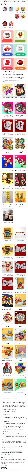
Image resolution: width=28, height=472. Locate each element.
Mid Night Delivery (11, 460)
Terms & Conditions (8, 459)
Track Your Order (11, 462)
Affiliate (23, 460)
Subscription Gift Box (18, 462)
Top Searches (12, 452)
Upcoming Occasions (5, 452)
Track (14, 1)
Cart (6, 1)
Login (10, 1)
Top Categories (19, 452)
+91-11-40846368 (21, 1)
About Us (2, 459)
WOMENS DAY (7, 454)
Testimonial (19, 460)
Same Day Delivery (4, 460)
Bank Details (6, 463)
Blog (15, 460)
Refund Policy (20, 459)
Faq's (24, 459)
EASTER (12, 454)
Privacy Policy (14, 459)
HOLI (2, 454)
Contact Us (6, 462)
